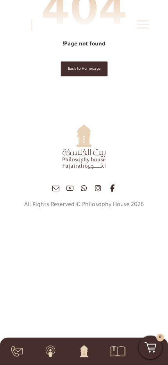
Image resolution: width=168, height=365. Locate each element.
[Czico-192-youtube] (70, 188)
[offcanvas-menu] (143, 24)
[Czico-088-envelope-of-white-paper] (56, 188)
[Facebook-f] (112, 188)
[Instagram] (98, 188)
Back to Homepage (84, 69)
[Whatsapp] (84, 188)
